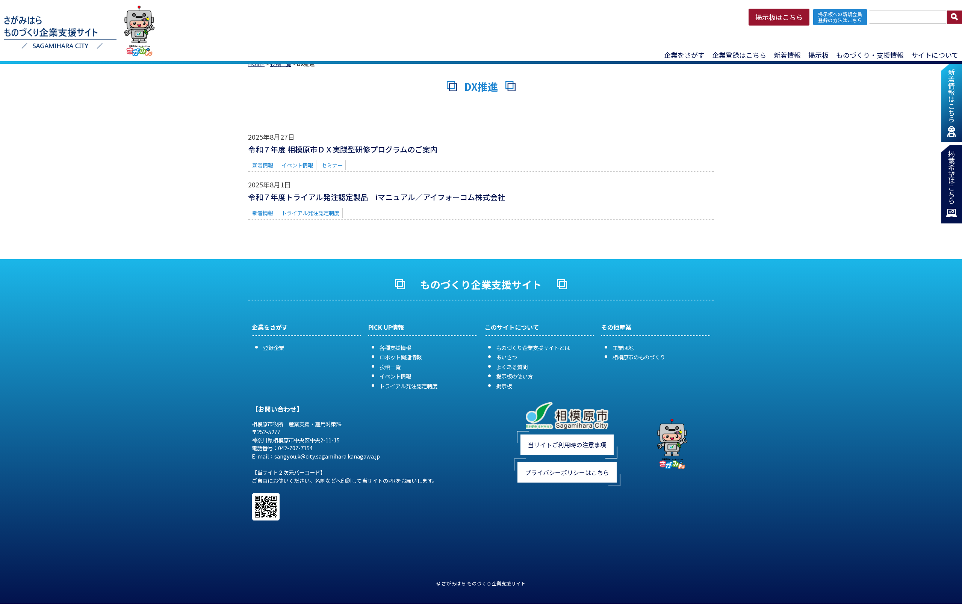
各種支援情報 (395, 348)
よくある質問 (512, 367)
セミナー (332, 165)
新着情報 (787, 55)
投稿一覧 (390, 367)
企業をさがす (684, 55)
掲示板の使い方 (514, 376)
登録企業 (273, 348)
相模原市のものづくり (639, 357)
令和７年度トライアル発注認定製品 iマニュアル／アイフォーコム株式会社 (376, 197)
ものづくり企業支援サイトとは (533, 348)
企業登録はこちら (739, 55)
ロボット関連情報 (401, 357)
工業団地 (623, 348)
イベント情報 (297, 165)
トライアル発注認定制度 (310, 213)
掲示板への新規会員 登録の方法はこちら (840, 17)
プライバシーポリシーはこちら (567, 472)
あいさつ (506, 357)
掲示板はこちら (779, 17)
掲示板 (504, 386)
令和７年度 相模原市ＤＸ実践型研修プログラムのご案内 (342, 149)
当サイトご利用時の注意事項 (567, 444)
